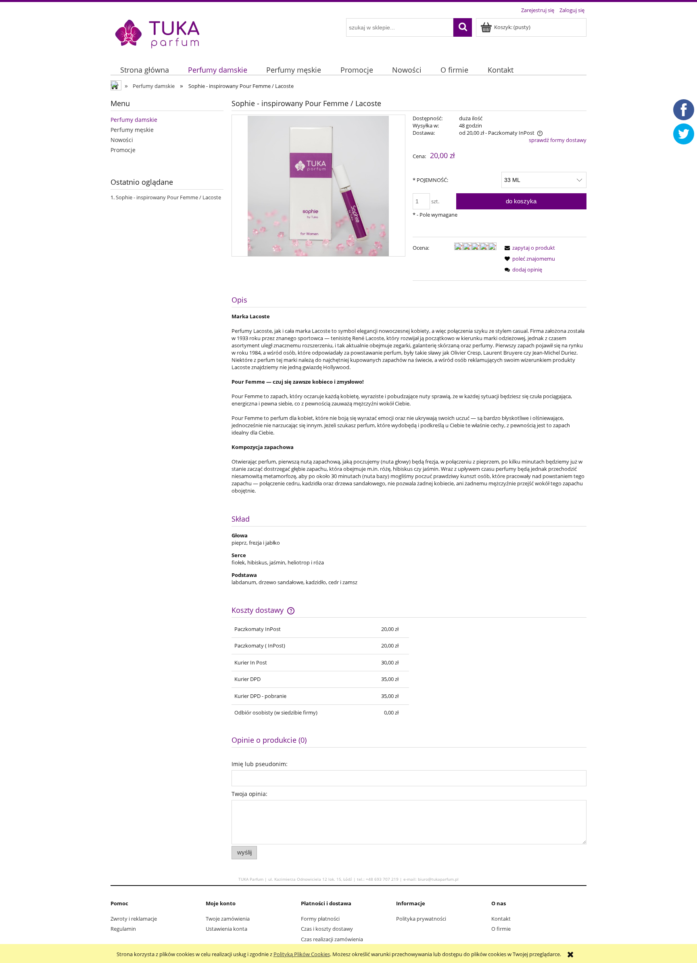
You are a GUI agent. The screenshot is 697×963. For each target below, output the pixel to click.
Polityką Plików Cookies (301, 954)
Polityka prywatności (421, 918)
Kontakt (501, 918)
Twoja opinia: (249, 794)
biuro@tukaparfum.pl (438, 879)
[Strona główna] (158, 33)
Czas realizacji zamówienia (332, 939)
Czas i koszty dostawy (327, 928)
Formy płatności (320, 918)
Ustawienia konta (226, 928)
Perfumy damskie (134, 119)
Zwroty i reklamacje (134, 918)
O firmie (501, 928)
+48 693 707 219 (382, 879)
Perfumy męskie (132, 130)
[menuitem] (144, 70)
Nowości (122, 140)
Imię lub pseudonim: (260, 764)
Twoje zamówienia (228, 918)
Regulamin (123, 928)
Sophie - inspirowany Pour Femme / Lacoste (168, 197)
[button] (528, 247)
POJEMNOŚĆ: (430, 180)
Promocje (123, 150)
